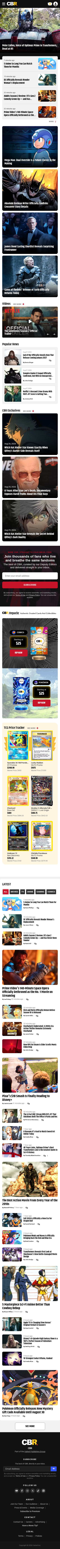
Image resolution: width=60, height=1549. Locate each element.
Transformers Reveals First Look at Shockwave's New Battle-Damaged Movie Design (40, 1254)
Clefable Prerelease (39, 853)
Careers (29, 1522)
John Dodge (29, 380)
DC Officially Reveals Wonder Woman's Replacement (17, 81)
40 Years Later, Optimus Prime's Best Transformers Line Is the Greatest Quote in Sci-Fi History (40, 1150)
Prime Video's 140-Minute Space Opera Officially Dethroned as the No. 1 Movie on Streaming (19, 115)
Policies (38, 1536)
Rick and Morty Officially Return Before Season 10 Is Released (39, 1011)
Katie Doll (28, 943)
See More (17, 304)
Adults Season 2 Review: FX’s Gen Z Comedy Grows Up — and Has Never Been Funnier (19, 99)
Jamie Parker (29, 1034)
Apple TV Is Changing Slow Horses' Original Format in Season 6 (37, 1324)
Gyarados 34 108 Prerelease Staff (20, 763)
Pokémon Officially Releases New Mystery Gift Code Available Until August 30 (27, 1410)
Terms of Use (20, 595)
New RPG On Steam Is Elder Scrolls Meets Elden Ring (39, 1046)
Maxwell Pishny (9, 1207)
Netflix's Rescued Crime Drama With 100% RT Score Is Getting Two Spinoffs (37, 393)
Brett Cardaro (29, 1241)
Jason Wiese (29, 925)
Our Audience (31, 1504)
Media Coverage (37, 1508)
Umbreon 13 (12, 853)
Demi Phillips (29, 908)
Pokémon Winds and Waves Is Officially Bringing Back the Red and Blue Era (38, 1237)
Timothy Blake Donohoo (32, 1155)
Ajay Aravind (29, 1328)
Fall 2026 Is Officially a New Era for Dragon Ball (37, 1219)
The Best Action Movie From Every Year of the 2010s (29, 1202)
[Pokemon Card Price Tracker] (50, 4)
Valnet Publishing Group (34, 1451)
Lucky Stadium (37, 763)
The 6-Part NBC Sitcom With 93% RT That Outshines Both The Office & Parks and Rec (40, 1115)
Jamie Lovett (8, 1103)
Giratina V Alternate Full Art (42, 808)
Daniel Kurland (30, 1224)
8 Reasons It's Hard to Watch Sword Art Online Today (39, 1132)
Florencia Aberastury (31, 1119)
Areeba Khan (29, 1137)
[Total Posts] (50, 360)
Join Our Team (16, 1504)
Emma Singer (29, 362)
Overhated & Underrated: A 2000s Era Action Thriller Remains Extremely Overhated (38, 1028)
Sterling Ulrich (29, 1346)
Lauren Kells (29, 1015)
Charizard (11, 808)
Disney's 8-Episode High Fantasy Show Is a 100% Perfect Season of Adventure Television (40, 1341)
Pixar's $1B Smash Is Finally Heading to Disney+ (26, 1098)
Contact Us (18, 1522)
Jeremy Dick (29, 399)
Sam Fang (7, 1416)
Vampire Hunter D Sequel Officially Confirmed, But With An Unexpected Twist (37, 374)
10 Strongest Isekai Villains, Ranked (37, 1358)
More (51, 122)
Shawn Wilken (8, 1311)
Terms (20, 1536)
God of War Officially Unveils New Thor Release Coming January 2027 (38, 356)
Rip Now (18, 653)
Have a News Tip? (30, 1525)
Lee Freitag (7, 999)
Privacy (29, 1536)
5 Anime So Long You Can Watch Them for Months (18, 65)
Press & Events (20, 1508)
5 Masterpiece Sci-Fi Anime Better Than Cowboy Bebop (26, 1306)
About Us (44, 1504)
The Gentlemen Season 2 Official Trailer (20, 332)
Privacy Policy (34, 595)
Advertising (40, 1522)
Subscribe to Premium (30, 1511)
